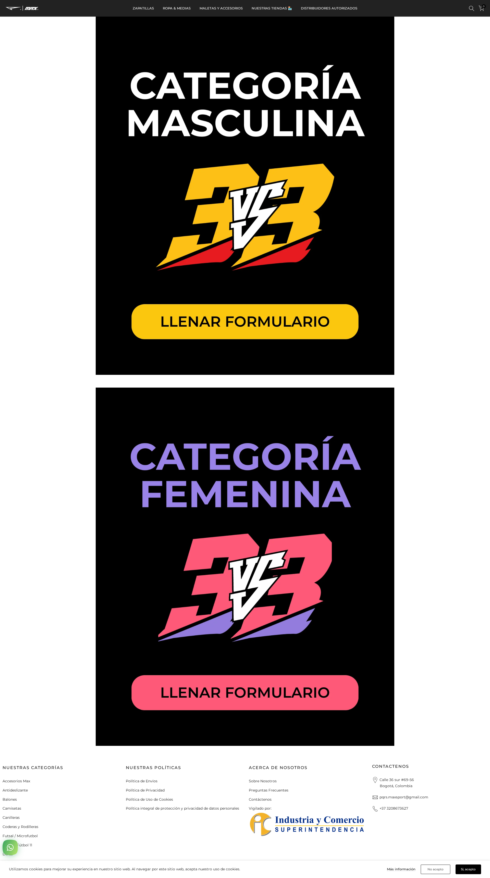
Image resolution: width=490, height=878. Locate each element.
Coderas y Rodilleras (20, 826)
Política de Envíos (141, 781)
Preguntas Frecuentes (268, 790)
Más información (401, 869)
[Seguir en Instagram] (261, 840)
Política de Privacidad (145, 790)
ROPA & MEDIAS (177, 8)
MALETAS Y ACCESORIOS (221, 8)
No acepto (435, 869)
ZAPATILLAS (143, 8)
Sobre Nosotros (263, 781)
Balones (10, 799)
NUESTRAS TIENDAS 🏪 (272, 8)
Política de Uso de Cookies (149, 799)
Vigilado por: (260, 808)
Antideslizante (15, 790)
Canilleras (11, 817)
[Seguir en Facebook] (251, 840)
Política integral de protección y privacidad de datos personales (182, 808)
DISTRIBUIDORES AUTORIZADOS (329, 8)
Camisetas (12, 808)
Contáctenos (260, 799)
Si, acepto (468, 869)
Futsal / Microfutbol (20, 836)
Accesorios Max (16, 781)
